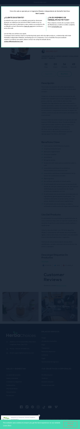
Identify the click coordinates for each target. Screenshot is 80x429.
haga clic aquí (28, 26)
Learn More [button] (7, 425)
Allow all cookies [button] (70, 424)
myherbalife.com (57, 26)
